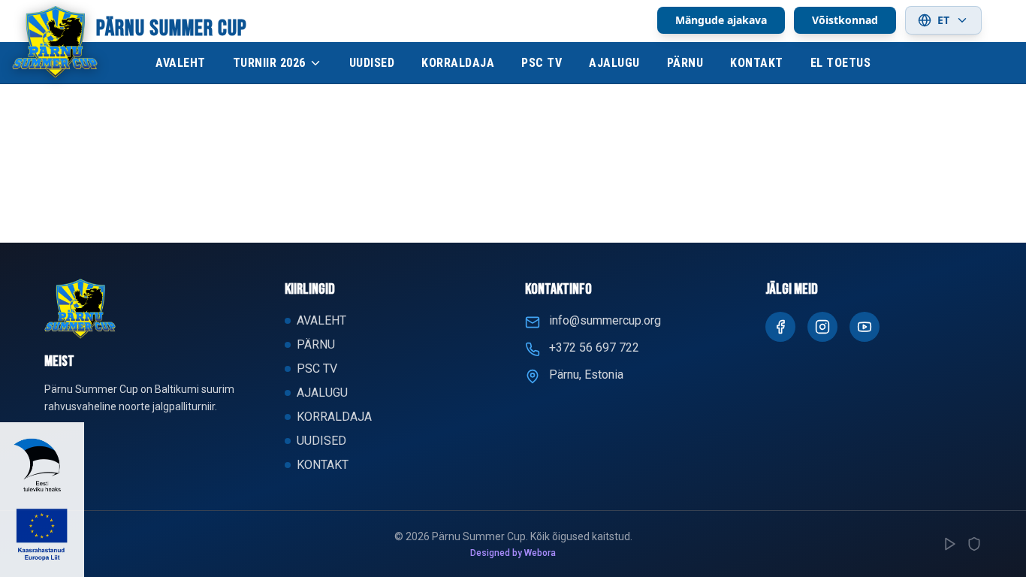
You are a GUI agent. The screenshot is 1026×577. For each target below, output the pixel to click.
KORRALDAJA (457, 63)
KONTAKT (756, 63)
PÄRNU (685, 63)
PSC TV (541, 63)
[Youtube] (864, 327)
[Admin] (974, 543)
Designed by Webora (513, 553)
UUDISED (372, 63)
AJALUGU (614, 63)
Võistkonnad (845, 20)
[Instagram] (822, 327)
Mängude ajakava (721, 20)
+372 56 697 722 (594, 347)
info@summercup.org (605, 320)
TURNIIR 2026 (269, 63)
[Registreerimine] (950, 543)
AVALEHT (180, 63)
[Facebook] (780, 327)
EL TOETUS (840, 63)
